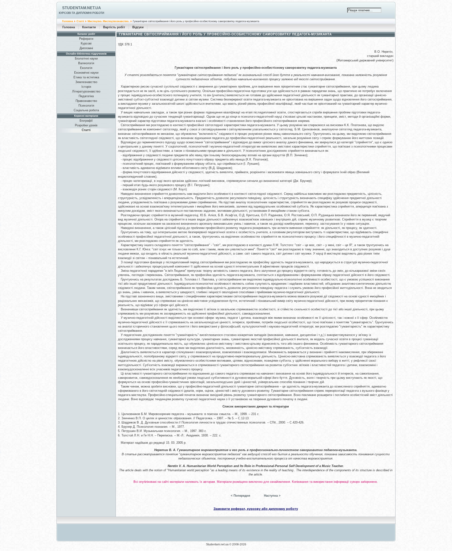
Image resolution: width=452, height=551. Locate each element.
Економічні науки (86, 72)
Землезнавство (86, 82)
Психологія (86, 105)
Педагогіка (86, 96)
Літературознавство (86, 91)
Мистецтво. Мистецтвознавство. (108, 21)
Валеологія (86, 63)
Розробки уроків (86, 125)
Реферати (86, 38)
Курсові (86, 43)
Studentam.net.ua (81, 8)
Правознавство (86, 101)
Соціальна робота (86, 110)
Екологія (86, 68)
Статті (80, 21)
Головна (67, 21)
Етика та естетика (86, 77)
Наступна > (272, 495)
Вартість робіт (114, 27)
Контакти (89, 27)
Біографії (86, 120)
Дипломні (86, 48)
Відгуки (138, 27)
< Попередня (240, 495)
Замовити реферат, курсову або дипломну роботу (256, 509)
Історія (86, 86)
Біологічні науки (86, 58)
